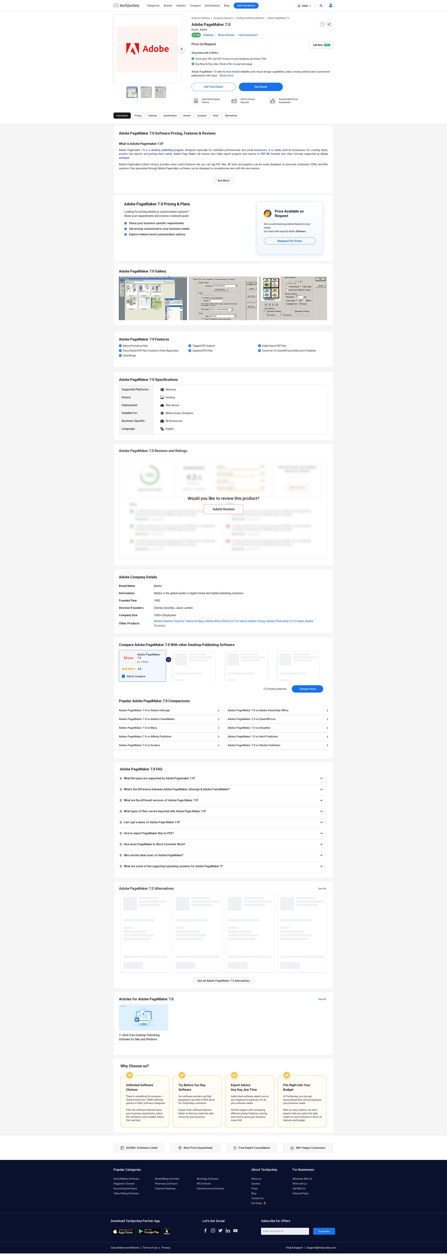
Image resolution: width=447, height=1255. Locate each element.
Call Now (318, 44)
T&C (264, 58)
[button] (222, 778)
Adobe (203, 29)
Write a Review (226, 35)
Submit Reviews (223, 509)
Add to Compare (136, 676)
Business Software (201, 18)
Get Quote (260, 86)
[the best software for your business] (126, 7)
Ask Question (212, 5)
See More (223, 180)
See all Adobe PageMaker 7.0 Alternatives (223, 980)
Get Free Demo (213, 86)
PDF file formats (270, 153)
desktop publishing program (167, 150)
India (305, 5)
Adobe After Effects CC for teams (226, 621)
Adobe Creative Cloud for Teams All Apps (179, 621)
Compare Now (307, 689)
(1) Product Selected (275, 689)
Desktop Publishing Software (250, 18)
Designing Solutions (223, 18)
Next (181, 49)
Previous (113, 49)
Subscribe (323, 1231)
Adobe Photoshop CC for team (285, 621)
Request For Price (290, 241)
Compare (195, 5)
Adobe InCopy (256, 621)
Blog (226, 5)
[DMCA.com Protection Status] (166, 1234)
